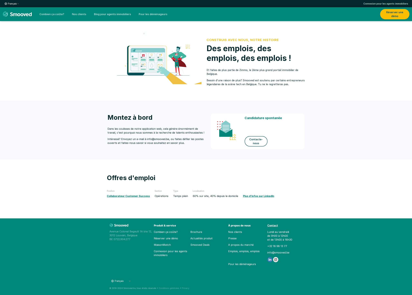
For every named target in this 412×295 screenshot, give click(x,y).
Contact (272, 225)
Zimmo (243, 70)
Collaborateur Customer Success (128, 196)
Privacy (185, 288)
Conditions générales (169, 288)
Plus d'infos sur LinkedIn (258, 196)
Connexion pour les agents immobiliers (385, 3)
